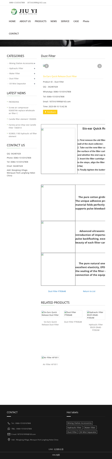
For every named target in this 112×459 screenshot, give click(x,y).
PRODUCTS (40, 21)
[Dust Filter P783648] (73, 313)
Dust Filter (14, 78)
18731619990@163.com (36, 3)
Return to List (89, 291)
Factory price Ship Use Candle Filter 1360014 (22, 126)
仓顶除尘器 (59, 449)
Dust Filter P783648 (57, 291)
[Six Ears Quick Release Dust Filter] (50, 313)
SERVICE (65, 21)
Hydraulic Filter (16, 68)
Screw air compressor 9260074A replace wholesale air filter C (22, 110)
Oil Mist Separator (17, 83)
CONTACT (14, 33)
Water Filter (14, 73)
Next (99, 66)
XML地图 (56, 455)
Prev (46, 66)
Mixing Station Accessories (21, 63)
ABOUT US (25, 21)
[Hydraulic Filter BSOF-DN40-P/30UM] (95, 315)
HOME (12, 21)
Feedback (51, 112)
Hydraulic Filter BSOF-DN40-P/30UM (96, 327)
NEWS (54, 21)
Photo (86, 21)
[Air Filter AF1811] (50, 357)
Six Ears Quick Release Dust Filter (50, 323)
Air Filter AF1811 (50, 364)
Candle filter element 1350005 (22, 119)
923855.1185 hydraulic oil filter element (23, 135)
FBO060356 (14, 101)
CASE (76, 21)
